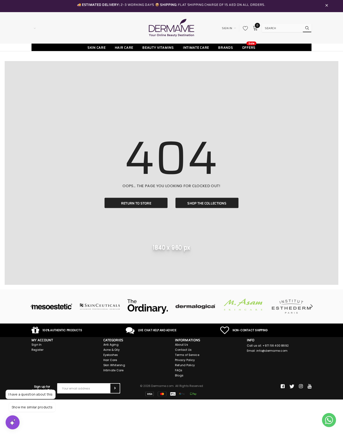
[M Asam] (243, 304)
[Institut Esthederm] (291, 306)
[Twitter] (291, 386)
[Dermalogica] (195, 306)
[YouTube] (310, 386)
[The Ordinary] (147, 306)
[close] (326, 6)
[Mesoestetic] (52, 306)
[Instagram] (301, 386)
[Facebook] (283, 386)
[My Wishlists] (244, 28)
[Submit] (115, 388)
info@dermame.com (271, 351)
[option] (52, 306)
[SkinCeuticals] (99, 306)
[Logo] (171, 27)
